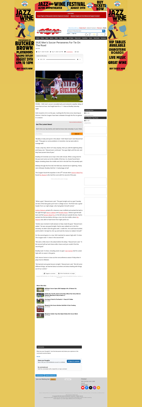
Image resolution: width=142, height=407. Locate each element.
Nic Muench (43, 175)
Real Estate (96, 38)
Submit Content (91, 28)
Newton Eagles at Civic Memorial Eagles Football (85, 16)
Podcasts (99, 28)
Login (66, 379)
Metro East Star (69, 394)
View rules (38, 356)
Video (42, 38)
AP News (71, 38)
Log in (68, 33)
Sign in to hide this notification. (75, 122)
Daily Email (82, 28)
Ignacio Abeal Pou (77, 172)
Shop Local (77, 38)
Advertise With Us (46, 392)
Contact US (75, 392)
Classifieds (84, 38)
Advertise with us (73, 28)
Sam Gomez (69, 251)
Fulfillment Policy (101, 392)
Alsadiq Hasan (63, 212)
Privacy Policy (94, 392)
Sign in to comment (74, 361)
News (46, 38)
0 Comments (69, 51)
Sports (51, 38)
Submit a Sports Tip (50, 375)
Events (61, 38)
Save (77, 51)
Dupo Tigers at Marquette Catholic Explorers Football (53, 16)
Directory (103, 38)
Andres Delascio (40, 210)
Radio (104, 28)
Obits (56, 38)
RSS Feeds (85, 392)
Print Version (40, 375)
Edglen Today (75, 394)
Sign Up (74, 33)
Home (37, 38)
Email (69, 379)
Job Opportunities (54, 392)
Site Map (80, 392)
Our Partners (61, 392)
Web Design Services (68, 392)
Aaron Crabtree (51, 212)
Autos (90, 38)
